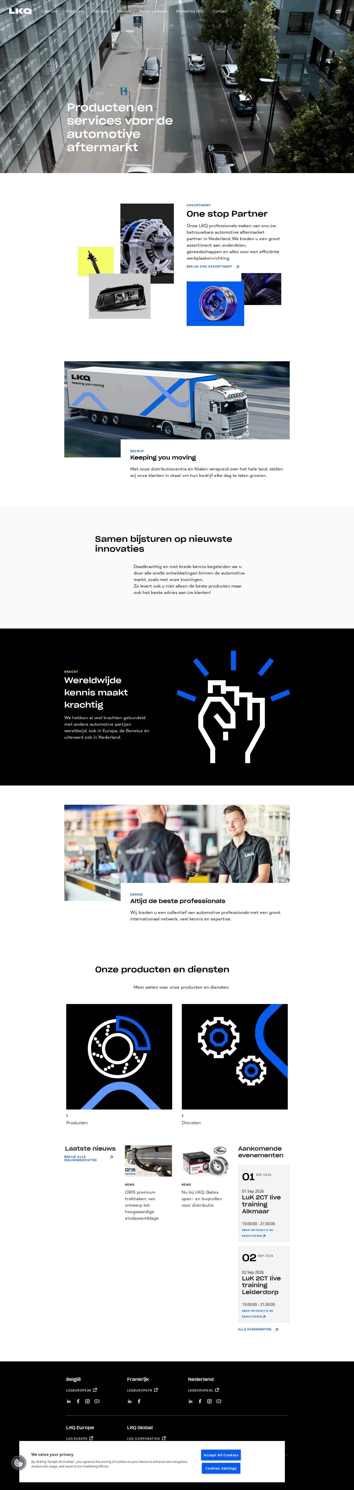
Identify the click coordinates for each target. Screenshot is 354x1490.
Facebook (78, 1399)
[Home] (15, 12)
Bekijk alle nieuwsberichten (80, 1158)
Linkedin (68, 1399)
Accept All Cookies (221, 1455)
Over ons (49, 11)
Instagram (87, 1399)
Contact (220, 11)
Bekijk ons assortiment (209, 266)
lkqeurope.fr (139, 1390)
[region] (152, 1461)
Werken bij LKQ (189, 11)
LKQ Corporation (143, 1438)
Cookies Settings (221, 1468)
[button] (18, 1463)
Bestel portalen (153, 11)
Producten (75, 11)
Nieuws (124, 11)
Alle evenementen (254, 1329)
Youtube (96, 1399)
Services (101, 11)
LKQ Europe (76, 1438)
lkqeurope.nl (200, 1390)
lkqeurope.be (78, 1390)
